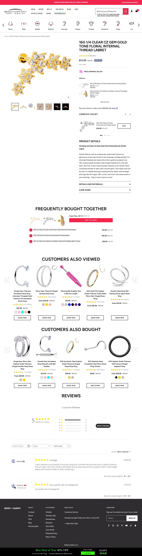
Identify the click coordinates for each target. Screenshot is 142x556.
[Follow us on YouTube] (126, 525)
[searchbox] (19, 446)
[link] (15, 312)
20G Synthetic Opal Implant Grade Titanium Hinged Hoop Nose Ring (71, 363)
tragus (116, 15)
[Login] (132, 11)
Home (6, 36)
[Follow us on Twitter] (113, 525)
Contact (31, 512)
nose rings (112, 14)
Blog (30, 523)
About (30, 516)
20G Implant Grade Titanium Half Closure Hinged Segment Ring (120, 363)
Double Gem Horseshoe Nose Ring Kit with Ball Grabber (47, 363)
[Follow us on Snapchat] (135, 525)
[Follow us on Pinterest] (122, 525)
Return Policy (51, 537)
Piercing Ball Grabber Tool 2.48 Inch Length (71, 292)
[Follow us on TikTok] (131, 525)
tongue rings (110, 15)
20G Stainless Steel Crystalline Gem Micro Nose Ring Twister (95, 363)
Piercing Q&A (33, 526)
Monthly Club (51, 516)
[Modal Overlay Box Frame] (71, 552)
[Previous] (3, 25)
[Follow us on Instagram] (117, 525)
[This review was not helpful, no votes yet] (128, 476)
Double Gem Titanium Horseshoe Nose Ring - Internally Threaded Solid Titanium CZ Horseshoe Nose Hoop (22, 296)
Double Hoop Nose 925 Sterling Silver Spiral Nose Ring (119, 293)
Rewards (49, 523)
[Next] (138, 25)
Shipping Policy (51, 533)
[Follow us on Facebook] (108, 525)
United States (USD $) (130, 2)
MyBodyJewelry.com (71, 545)
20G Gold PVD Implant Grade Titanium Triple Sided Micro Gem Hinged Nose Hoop (95, 295)
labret (103, 15)
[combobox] (41, 446)
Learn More (92, 87)
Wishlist (49, 512)
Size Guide (50, 526)
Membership (50, 519)
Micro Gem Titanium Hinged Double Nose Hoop (47, 292)
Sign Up (132, 518)
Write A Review (103, 426)
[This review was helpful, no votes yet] (124, 476)
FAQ (30, 519)
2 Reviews (92, 56)
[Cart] (136, 11)
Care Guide (50, 530)
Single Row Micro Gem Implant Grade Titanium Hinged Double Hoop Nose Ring (22, 365)
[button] (6, 280)
